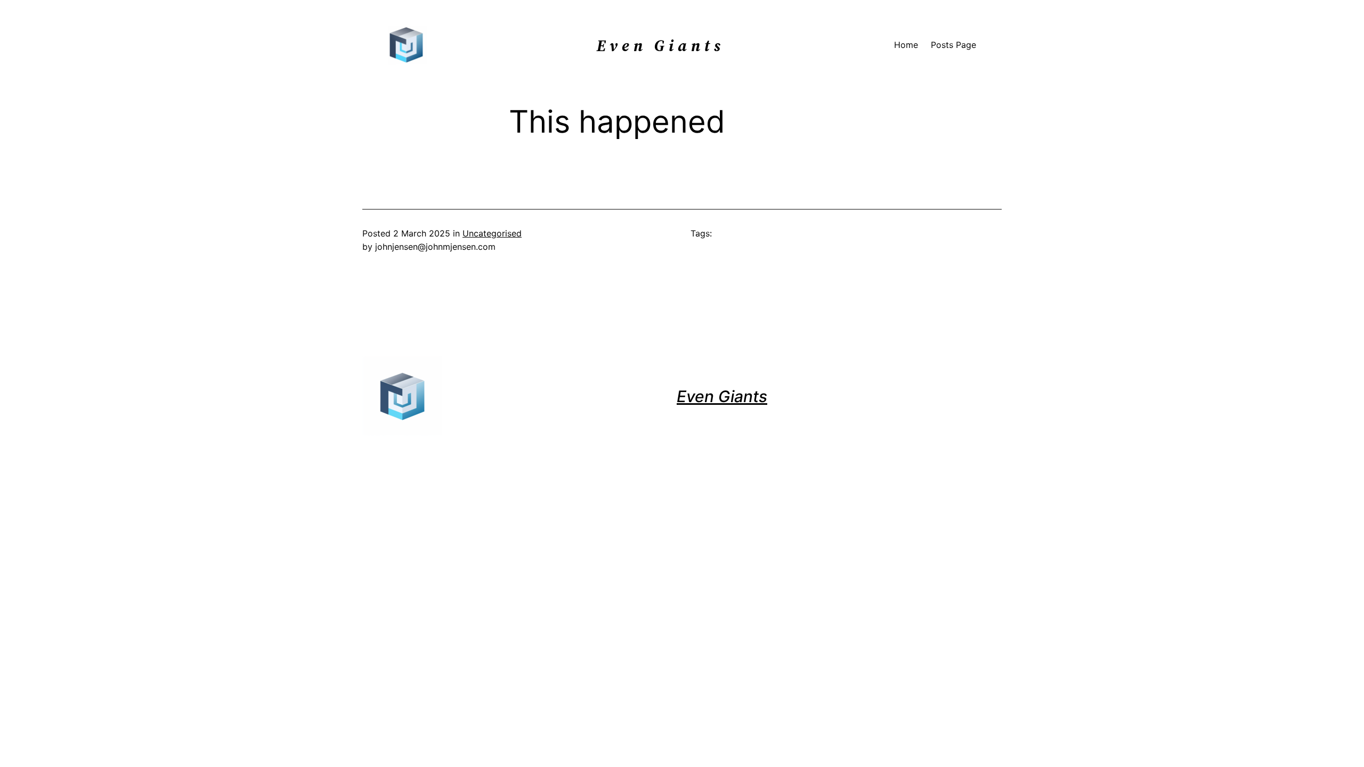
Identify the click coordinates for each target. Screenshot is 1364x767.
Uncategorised (492, 233)
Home (906, 44)
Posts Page (953, 44)
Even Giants (722, 396)
